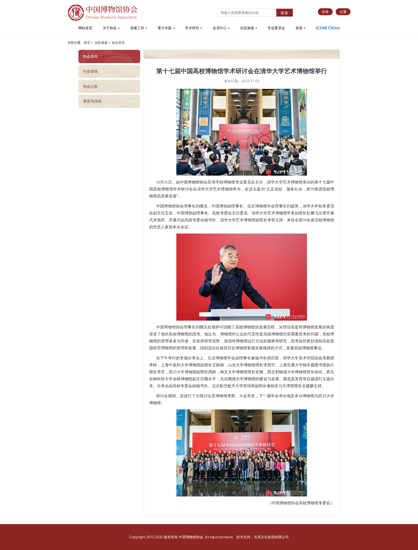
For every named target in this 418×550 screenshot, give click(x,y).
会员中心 (220, 27)
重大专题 (165, 27)
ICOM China (328, 28)
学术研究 (192, 27)
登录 (325, 11)
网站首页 (85, 27)
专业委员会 (276, 27)
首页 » (88, 42)
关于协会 (110, 27)
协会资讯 (118, 42)
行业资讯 (90, 71)
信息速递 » (102, 42)
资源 (299, 27)
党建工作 (137, 27)
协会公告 (90, 86)
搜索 (284, 12)
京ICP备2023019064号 (219, 537)
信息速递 (247, 27)
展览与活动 (92, 101)
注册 (343, 11)
